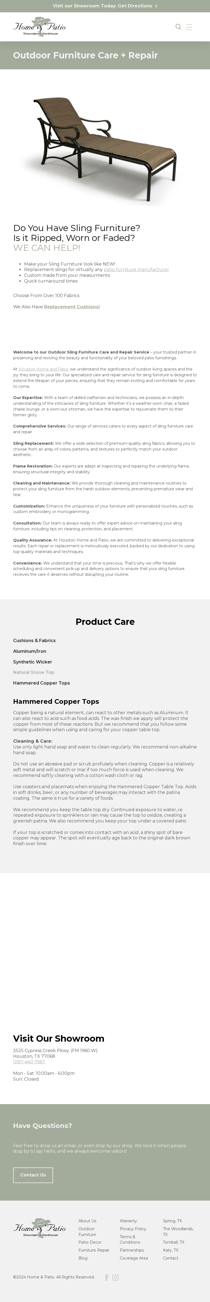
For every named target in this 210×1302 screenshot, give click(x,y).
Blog (83, 1258)
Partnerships (132, 1250)
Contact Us (33, 1175)
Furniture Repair (93, 1250)
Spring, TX (172, 1220)
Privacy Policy (133, 1228)
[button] (189, 27)
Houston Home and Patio (43, 369)
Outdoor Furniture (87, 1231)
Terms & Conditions (130, 1239)
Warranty (128, 1220)
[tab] (105, 641)
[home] (39, 27)
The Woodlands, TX (178, 1231)
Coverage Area (134, 1258)
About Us (87, 1220)
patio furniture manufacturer (136, 269)
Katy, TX (170, 1250)
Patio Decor (89, 1242)
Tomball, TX (173, 1242)
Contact (170, 1258)
